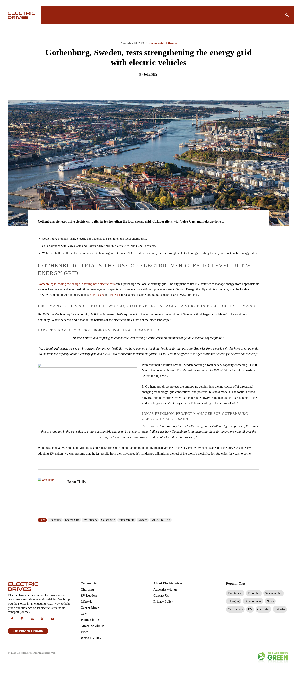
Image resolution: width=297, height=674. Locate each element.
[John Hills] (50, 487)
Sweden (142, 519)
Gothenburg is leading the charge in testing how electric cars (76, 284)
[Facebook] (151, 85)
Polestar (115, 294)
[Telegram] (169, 85)
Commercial (156, 43)
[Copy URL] (179, 85)
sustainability (126, 519)
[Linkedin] (132, 85)
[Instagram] (22, 619)
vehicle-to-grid (160, 519)
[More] (188, 85)
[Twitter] (142, 85)
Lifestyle (171, 43)
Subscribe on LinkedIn (28, 631)
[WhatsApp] (160, 85)
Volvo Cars (97, 294)
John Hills (150, 74)
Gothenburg (108, 519)
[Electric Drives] (22, 15)
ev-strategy (90, 519)
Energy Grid (72, 519)
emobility (55, 519)
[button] (287, 15)
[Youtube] (52, 619)
